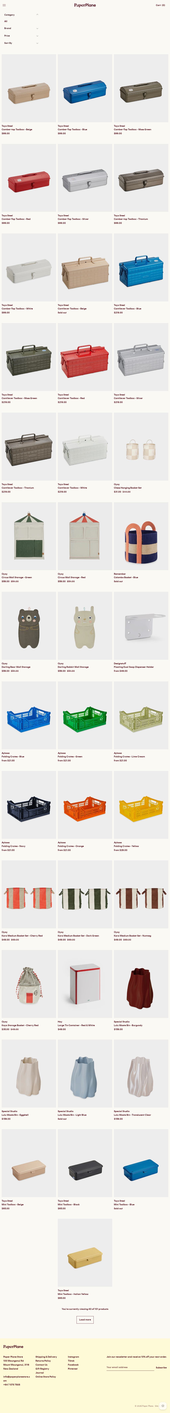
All (5, 21)
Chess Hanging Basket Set (128, 488)
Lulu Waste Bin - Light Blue (72, 1115)
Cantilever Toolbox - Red (71, 398)
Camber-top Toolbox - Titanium (131, 219)
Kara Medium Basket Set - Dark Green (78, 936)
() (160, 5)
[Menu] (4, 4)
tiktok (71, 1361)
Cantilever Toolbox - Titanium (18, 488)
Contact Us (41, 1365)
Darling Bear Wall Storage (16, 667)
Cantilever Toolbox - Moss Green (19, 398)
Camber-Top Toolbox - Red (16, 219)
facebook (73, 1365)
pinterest (73, 1369)
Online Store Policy (46, 1377)
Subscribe (161, 1368)
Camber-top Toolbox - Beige (17, 129)
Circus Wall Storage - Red (71, 577)
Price (7, 36)
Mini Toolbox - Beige (13, 1204)
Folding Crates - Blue (13, 757)
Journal (40, 1373)
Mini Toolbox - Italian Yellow (73, 1294)
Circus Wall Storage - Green (17, 577)
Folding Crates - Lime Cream (129, 757)
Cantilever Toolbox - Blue (127, 309)
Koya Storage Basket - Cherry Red (20, 1025)
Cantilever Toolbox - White (72, 488)
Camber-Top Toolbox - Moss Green (132, 129)
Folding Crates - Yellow (126, 846)
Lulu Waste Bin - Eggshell (15, 1115)
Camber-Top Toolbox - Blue (72, 129)
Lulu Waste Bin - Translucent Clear (132, 1115)
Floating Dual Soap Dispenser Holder (134, 667)
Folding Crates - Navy (13, 846)
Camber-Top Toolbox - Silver (73, 219)
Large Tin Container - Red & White (76, 1025)
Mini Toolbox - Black (69, 1204)
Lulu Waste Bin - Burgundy (128, 1025)
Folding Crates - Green (70, 757)
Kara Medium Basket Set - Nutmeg (132, 936)
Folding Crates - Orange (71, 846)
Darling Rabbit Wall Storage (73, 667)
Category (9, 15)
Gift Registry (42, 1369)
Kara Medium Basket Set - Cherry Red (22, 936)
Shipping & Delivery (46, 1357)
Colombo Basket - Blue (126, 577)
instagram (73, 1357)
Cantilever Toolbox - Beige (72, 309)
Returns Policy (43, 1361)
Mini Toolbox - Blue (124, 1204)
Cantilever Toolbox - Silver (128, 398)
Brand (7, 28)
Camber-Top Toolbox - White (17, 309)
